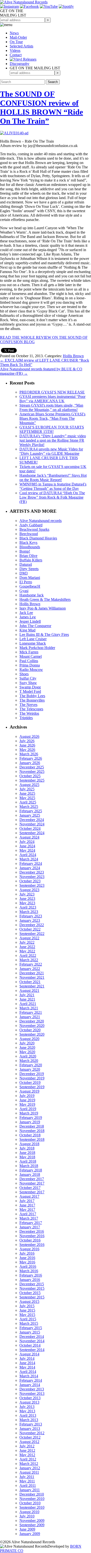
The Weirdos (29, 713)
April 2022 (27, 955)
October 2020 (30, 1030)
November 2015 (31, 1288)
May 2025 (27, 798)
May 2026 (27, 750)
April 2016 (27, 1266)
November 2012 (31, 1433)
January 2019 (29, 1122)
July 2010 (26, 1516)
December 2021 (31, 973)
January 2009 (29, 1534)
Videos (15, 50)
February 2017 (30, 1223)
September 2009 (31, 1525)
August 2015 (29, 1301)
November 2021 (31, 977)
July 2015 (26, 1306)
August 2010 (29, 1512)
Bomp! (24, 551)
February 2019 (30, 1117)
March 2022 (28, 960)
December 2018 (31, 1126)
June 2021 (27, 999)
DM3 (23, 573)
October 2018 (30, 1135)
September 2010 (31, 1507)
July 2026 (26, 741)
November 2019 (31, 1078)
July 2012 (26, 1446)
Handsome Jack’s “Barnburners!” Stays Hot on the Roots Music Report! (53, 477)
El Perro (25, 582)
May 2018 (27, 1157)
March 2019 (28, 1113)
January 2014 (29, 1385)
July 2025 (26, 789)
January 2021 (29, 1017)
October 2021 (30, 982)
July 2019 (26, 1096)
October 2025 (30, 776)
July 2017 (26, 1201)
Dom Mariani (29, 578)
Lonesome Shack (32, 643)
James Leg (27, 617)
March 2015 (28, 1323)
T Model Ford (30, 691)
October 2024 (30, 828)
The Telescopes (31, 709)
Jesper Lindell (30, 621)
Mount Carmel (30, 656)
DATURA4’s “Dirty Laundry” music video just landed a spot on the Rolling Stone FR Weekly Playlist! (52, 440)
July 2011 (26, 1477)
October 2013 (30, 1398)
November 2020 (31, 1025)
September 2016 (31, 1244)
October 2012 (30, 1437)
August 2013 (29, 1402)
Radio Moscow (31, 669)
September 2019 (31, 1087)
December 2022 (31, 925)
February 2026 (30, 758)
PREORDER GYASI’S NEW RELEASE (52, 392)
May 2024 (27, 850)
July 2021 (26, 995)
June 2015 (27, 1310)
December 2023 (31, 872)
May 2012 (27, 1455)
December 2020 (31, 1021)
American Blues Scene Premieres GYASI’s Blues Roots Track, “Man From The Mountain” (52, 418)
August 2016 (29, 1249)
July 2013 (26, 1407)
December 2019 (31, 1074)
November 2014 (31, 1341)
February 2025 (30, 811)
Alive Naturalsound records (40, 521)
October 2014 (30, 1345)
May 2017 (27, 1209)
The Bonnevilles (32, 700)
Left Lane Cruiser (33, 639)
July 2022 (26, 942)
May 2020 (27, 1052)
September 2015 (31, 1297)
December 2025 (31, 767)
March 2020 (28, 1061)
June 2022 (27, 947)
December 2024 (31, 820)
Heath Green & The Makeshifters (45, 599)
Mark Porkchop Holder (37, 648)
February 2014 (30, 1380)
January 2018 (29, 1174)
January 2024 (29, 868)
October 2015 (30, 1293)
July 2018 (26, 1148)
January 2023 (29, 920)
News (14, 33)
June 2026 (27, 745)
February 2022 (30, 964)
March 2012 (28, 1464)
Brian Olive (28, 556)
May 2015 (27, 1315)
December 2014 (31, 1336)
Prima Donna (29, 665)
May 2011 (27, 1481)
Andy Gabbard (30, 525)
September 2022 (31, 934)
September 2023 (31, 885)
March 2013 (28, 1420)
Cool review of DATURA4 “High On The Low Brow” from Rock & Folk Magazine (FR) (52, 497)
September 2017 (31, 1192)
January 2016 (29, 1280)
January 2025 (29, 815)
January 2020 (29, 1069)
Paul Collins (28, 661)
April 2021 (27, 1004)
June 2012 (27, 1450)
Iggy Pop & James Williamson (42, 608)
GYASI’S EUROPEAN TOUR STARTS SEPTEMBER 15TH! (51, 429)
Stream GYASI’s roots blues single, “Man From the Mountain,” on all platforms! (51, 407)
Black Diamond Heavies (38, 538)
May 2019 (27, 1104)
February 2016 (30, 1275)
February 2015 (30, 1328)
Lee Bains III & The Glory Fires (44, 634)
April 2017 (27, 1214)
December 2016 (31, 1231)
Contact (16, 55)
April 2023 (27, 907)
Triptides (26, 718)
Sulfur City (27, 678)
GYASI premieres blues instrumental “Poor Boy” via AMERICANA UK (52, 398)
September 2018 (31, 1139)
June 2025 (27, 793)
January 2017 (29, 1227)
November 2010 (31, 1499)
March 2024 (28, 859)
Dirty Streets (29, 569)
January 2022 (29, 969)
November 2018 (31, 1131)
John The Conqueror (35, 626)
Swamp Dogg (30, 687)
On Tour (16, 42)
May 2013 (27, 1411)
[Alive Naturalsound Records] (24, 2)
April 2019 (27, 1109)
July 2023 (26, 894)
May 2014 (27, 1367)
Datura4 (25, 564)
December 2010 (31, 1494)
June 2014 (27, 1363)
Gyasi (23, 591)
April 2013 (27, 1415)
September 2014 (31, 1350)
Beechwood (28, 534)
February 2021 (30, 1012)
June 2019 (27, 1100)
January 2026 (29, 763)
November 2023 (31, 877)
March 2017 (28, 1218)
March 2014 (28, 1376)
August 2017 (29, 1196)
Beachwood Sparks (34, 529)
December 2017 (31, 1179)
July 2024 (26, 842)
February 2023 (30, 916)
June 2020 (27, 1047)
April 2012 (27, 1459)
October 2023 (30, 881)
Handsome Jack (31, 595)
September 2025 (31, 780)
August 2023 (29, 890)
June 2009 (27, 1529)
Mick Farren (28, 652)
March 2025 (28, 806)
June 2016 (27, 1258)
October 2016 (30, 1240)
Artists (21, 46)
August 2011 (29, 1472)
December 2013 (31, 1389)
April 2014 (27, 1372)
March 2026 (28, 754)
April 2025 (27, 802)
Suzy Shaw (28, 683)
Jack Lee (26, 613)
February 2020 (30, 1065)
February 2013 (30, 1424)
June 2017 (27, 1205)
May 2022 (27, 951)
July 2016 (26, 1253)
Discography (19, 64)
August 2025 (29, 785)
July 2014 (26, 1358)
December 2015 (31, 1284)
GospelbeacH (29, 586)
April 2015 (27, 1319)
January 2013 (29, 1428)
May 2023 (27, 903)
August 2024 (29, 837)
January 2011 (29, 1490)
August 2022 (29, 938)
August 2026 (29, 736)
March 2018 (28, 1166)
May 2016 (27, 1262)
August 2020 (29, 1039)
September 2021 (31, 986)
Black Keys (28, 542)
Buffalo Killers (30, 560)
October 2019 (30, 1082)
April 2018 (27, 1161)
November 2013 (31, 1393)
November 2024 (31, 824)
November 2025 (31, 771)
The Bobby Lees (32, 696)
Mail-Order (18, 37)
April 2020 (27, 1056)
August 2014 (29, 1354)
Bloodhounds (29, 547)
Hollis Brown (73, 356)
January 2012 (29, 1468)
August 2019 (29, 1091)
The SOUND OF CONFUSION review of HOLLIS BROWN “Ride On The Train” (41, 107)
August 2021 (29, 990)
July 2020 (26, 1043)
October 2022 (30, 929)
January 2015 (29, 1332)
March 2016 (28, 1271)
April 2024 (27, 855)
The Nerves (28, 705)
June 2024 (27, 846)
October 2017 (30, 1188)
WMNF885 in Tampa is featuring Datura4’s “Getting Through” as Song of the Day (52, 486)
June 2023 (27, 898)
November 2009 (31, 1520)
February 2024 (30, 863)
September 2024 (31, 833)
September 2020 (31, 1034)
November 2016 (31, 1236)
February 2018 (30, 1170)
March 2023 (28, 912)
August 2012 (29, 1442)
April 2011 (27, 1485)
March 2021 (28, 1008)
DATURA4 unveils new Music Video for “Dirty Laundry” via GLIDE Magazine (51, 451)
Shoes (24, 674)
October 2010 (30, 1503)
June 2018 (27, 1153)
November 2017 (31, 1183)
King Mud (27, 630)
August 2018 (29, 1144)
